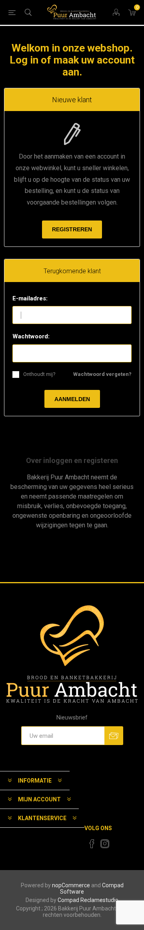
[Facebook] (92, 843)
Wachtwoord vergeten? (102, 374)
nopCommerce (71, 885)
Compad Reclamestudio (88, 900)
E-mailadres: (30, 298)
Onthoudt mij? (39, 374)
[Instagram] (104, 843)
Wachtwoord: (31, 336)
